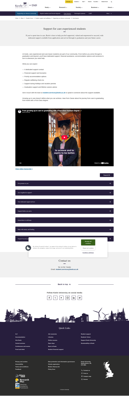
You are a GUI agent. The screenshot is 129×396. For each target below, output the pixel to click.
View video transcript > (24, 169)
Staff (83, 1)
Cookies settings (88, 252)
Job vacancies (52, 334)
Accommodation (20, 337)
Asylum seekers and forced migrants (50, 13)
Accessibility (19, 364)
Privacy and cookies (21, 361)
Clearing (68, 1)
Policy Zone (51, 369)
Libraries (50, 337)
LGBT (90, 13)
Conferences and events (22, 346)
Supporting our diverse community (26, 13)
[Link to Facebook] (49, 298)
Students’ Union (86, 337)
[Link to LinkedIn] (74, 298)
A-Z (16, 334)
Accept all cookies (88, 242)
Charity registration (54, 364)
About (22, 18)
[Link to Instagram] (67, 298)
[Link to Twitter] (55, 298)
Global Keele (104, 1)
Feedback (18, 369)
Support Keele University (88, 340)
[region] (68, 247)
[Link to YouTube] (61, 298)
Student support (86, 334)
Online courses (52, 340)
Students (76, 1)
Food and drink (20, 349)
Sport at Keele (52, 346)
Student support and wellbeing (43, 18)
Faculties (95, 1)
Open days (51, 343)
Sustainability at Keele (87, 343)
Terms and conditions (21, 366)
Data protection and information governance (61, 361)
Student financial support (55, 349)
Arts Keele (18, 340)
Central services (20, 343)
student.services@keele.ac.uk (54, 93)
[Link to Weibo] (80, 298)
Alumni (89, 1)
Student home (29, 18)
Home (16, 18)
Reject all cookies (88, 248)
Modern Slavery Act (54, 366)
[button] (111, 1)
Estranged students (79, 13)
